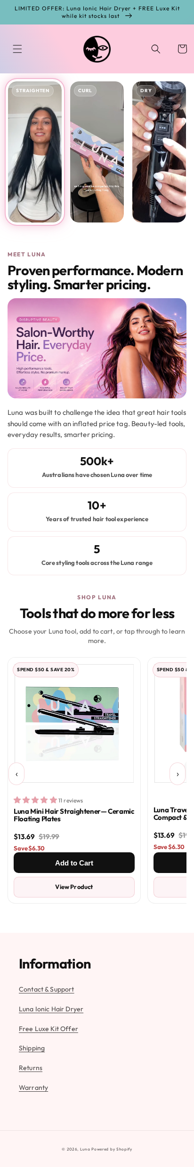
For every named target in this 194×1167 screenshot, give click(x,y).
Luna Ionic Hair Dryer (51, 1009)
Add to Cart (74, 863)
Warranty (33, 1087)
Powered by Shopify (111, 1149)
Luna (85, 1149)
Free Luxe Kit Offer (48, 1028)
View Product (74, 886)
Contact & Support (46, 989)
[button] (17, 49)
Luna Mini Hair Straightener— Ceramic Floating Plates (74, 815)
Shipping (32, 1048)
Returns (30, 1068)
